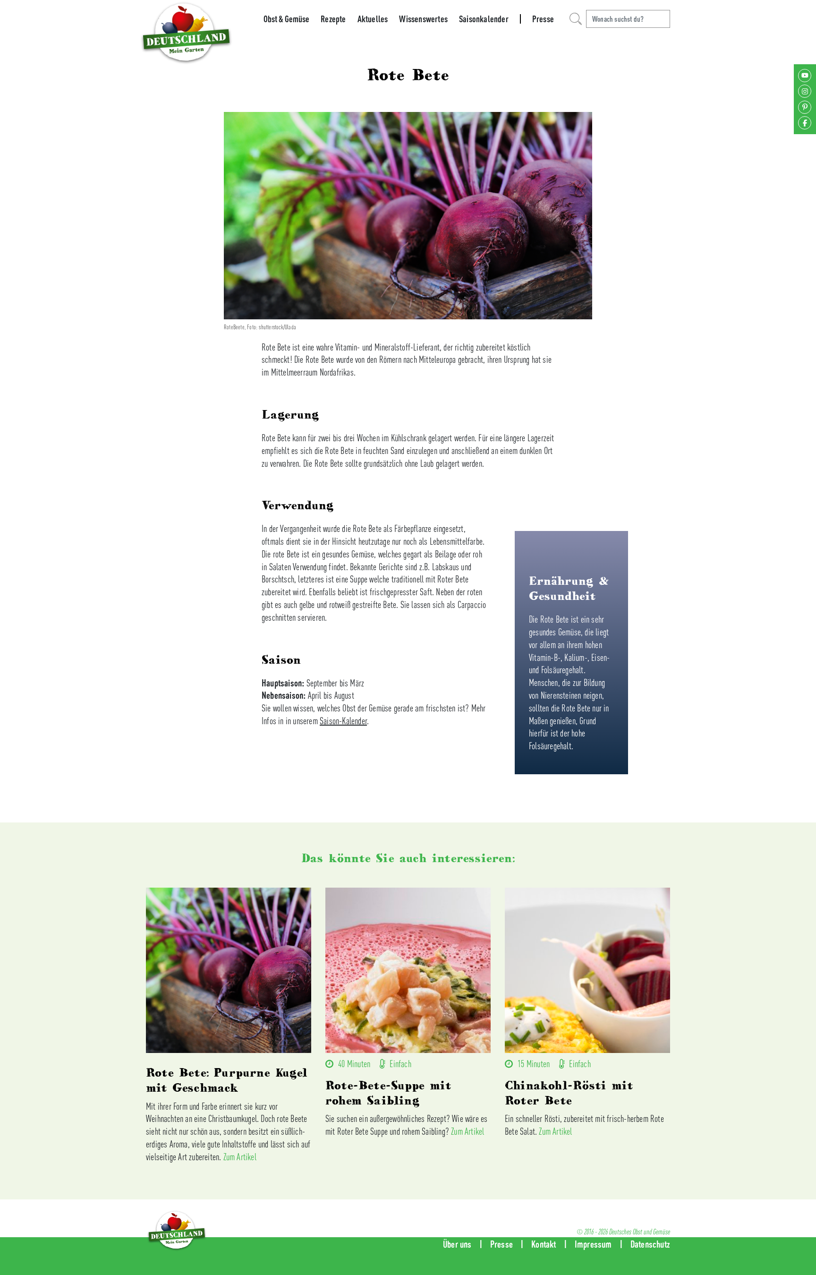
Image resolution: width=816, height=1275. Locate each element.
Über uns (457, 1244)
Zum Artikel (239, 1156)
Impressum (593, 1244)
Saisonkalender (484, 19)
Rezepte (333, 19)
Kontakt (543, 1244)
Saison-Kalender (343, 720)
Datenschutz (650, 1244)
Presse (543, 19)
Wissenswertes (423, 19)
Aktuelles (372, 19)
